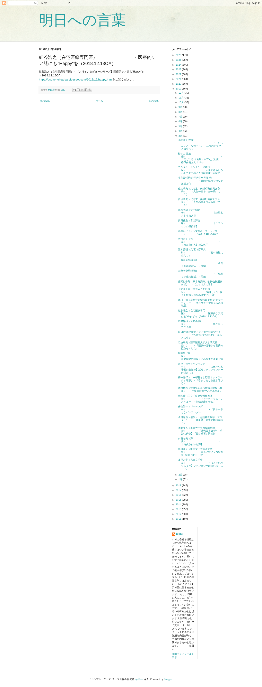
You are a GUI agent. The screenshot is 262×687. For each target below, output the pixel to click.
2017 (179, 490)
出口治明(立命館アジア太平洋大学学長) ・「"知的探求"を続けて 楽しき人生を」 (200, 334)
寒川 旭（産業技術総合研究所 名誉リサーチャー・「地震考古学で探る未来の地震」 (200, 303)
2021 (179, 79)
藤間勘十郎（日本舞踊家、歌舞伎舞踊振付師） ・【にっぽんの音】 (200, 283)
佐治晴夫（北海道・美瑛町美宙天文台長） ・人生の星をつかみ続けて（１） (199, 202)
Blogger (168, 679)
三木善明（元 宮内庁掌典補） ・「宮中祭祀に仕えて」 (200, 252)
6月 (180, 121)
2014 (179, 504)
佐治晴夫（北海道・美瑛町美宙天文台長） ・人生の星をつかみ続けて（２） (199, 191)
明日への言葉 (82, 20)
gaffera (139, 679)
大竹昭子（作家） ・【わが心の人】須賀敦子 (199, 241)
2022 (179, 74)
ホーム (99, 101)
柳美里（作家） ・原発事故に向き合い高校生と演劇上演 (200, 356)
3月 (180, 135)
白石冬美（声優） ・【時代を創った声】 (199, 441)
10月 (181, 102)
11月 (181, 97)
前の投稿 (154, 101)
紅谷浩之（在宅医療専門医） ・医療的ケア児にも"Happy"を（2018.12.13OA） (200, 313)
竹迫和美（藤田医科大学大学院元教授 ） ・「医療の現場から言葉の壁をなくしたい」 (200, 345)
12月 (181, 92)
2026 (179, 55)
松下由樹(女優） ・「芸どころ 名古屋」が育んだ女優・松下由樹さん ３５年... (200, 158)
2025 (179, 59)
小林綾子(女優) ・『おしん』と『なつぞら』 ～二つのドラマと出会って (200, 144)
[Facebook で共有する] (86, 90)
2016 (179, 494)
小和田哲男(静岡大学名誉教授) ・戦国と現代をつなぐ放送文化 (200, 180)
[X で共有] (82, 90)
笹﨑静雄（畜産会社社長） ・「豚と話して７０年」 (200, 324)
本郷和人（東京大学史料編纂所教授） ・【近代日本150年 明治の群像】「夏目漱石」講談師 (200, 430)
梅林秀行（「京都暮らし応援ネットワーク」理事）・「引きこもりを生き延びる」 (200, 380)
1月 (180, 479)
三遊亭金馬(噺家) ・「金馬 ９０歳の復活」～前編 (203, 273)
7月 (180, 116)
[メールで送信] (74, 90)
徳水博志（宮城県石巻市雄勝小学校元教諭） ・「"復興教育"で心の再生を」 (200, 389)
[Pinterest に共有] (90, 90)
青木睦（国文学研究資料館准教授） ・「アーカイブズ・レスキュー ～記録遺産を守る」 (200, 398)
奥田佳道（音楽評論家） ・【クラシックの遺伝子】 (200, 223)
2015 (179, 499)
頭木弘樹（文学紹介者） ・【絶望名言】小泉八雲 (200, 212)
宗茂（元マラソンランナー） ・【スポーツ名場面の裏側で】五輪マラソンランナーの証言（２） (200, 368)
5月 (180, 126)
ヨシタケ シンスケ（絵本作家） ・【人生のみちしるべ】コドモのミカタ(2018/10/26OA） (200, 170)
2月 (180, 474)
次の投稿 (45, 101)
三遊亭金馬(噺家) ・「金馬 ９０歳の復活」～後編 (201, 263)
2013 (179, 509)
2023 (179, 69)
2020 (179, 83)
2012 (179, 514)
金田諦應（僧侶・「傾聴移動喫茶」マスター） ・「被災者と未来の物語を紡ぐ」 (200, 420)
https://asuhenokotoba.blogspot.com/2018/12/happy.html (75, 79)
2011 (179, 518)
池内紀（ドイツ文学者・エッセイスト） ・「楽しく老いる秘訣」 (199, 232)
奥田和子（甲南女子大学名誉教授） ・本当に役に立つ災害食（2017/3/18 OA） (200, 452)
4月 (180, 131)
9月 (180, 107)
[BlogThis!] (78, 90)
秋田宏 (179, 534)
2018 (179, 485)
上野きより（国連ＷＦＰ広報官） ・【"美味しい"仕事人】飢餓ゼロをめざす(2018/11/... (200, 292)
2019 (179, 88)
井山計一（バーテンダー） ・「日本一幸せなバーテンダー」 (200, 409)
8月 (180, 112)
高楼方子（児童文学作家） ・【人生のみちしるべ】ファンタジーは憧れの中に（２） (200, 464)
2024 (179, 64)
